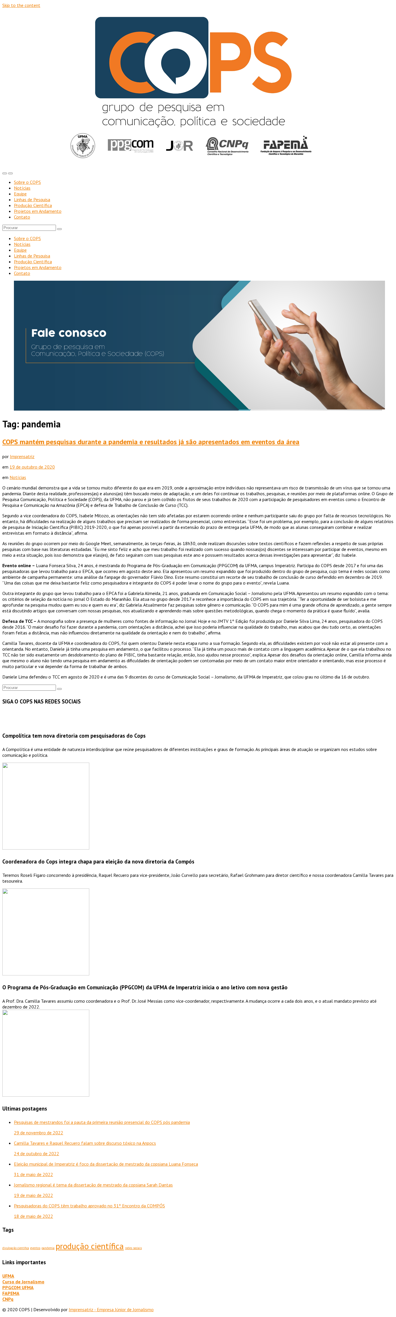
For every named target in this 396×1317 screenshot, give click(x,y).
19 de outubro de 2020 (32, 467)
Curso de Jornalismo (23, 1282)
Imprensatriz (22, 456)
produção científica (90, 1245)
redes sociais (133, 1248)
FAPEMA (10, 1293)
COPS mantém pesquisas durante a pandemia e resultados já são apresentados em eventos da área (150, 441)
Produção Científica (33, 205)
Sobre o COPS (27, 182)
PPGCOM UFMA (18, 1287)
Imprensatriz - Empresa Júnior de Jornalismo (111, 1309)
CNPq (7, 1299)
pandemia (48, 1248)
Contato (22, 217)
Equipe (20, 194)
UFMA (8, 1276)
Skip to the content (21, 5)
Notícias (22, 188)
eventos (35, 1248)
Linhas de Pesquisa (32, 199)
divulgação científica (15, 1248)
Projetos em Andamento (37, 211)
